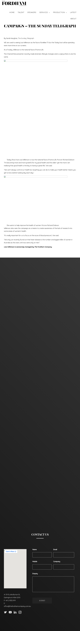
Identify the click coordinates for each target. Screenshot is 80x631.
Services (43, 12)
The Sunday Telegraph (26, 38)
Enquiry (35, 574)
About (73, 19)
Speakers (31, 12)
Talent (21, 12)
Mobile (34, 561)
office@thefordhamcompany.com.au (17, 606)
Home (12, 12)
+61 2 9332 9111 (10, 600)
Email (55, 549)
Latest (73, 12)
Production (59, 12)
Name (34, 549)
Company (56, 561)
